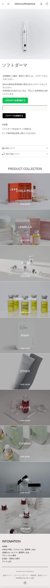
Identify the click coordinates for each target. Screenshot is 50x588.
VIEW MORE (25, 204)
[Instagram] (25, 582)
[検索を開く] (8, 4)
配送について (10, 148)
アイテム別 (6, 561)
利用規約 (33, 575)
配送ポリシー (42, 575)
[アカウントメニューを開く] (41, 4)
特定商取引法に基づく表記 (25, 578)
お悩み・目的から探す (11, 558)
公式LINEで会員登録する (15, 100)
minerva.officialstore (27, 571)
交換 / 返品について (12, 154)
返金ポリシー (7, 575)
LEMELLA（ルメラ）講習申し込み (15, 552)
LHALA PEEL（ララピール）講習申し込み (19, 549)
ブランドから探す (9, 555)
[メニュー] (3, 4)
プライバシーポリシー (21, 575)
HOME (4, 546)
